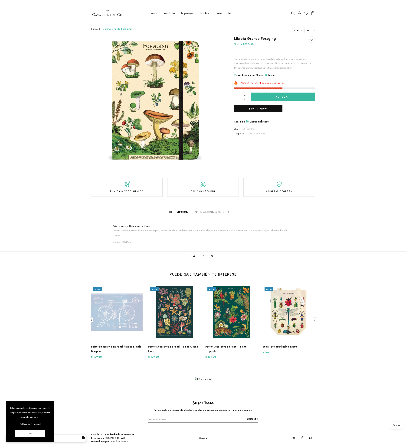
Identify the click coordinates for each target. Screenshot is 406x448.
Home (94, 29)
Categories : (239, 133)
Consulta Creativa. (119, 441)
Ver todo (169, 13)
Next (309, 30)
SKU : (237, 128)
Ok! (30, 433)
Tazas (218, 13)
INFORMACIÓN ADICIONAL (212, 212)
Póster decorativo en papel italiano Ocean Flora (173, 349)
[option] (117, 325)
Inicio (154, 13)
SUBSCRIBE (252, 419)
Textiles (204, 13)
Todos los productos (256, 133)
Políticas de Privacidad (30, 423)
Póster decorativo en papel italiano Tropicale (226, 349)
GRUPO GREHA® (115, 438)
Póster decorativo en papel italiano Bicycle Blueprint (116, 349)
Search (203, 438)
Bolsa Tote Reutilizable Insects (279, 346)
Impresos (187, 13)
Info (230, 13)
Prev (299, 30)
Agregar (283, 96)
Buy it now (258, 108)
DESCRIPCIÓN (178, 212)
